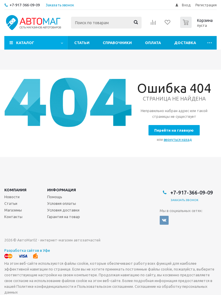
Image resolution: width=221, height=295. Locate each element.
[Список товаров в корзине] (197, 26)
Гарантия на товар (63, 217)
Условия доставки (63, 210)
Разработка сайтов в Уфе (27, 250)
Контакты (13, 217)
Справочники (117, 43)
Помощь (54, 197)
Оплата (153, 43)
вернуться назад (178, 139)
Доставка (185, 43)
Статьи (81, 43)
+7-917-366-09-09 (24, 5)
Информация (61, 190)
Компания (15, 190)
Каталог (25, 43)
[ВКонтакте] (164, 220)
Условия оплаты (61, 203)
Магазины (13, 210)
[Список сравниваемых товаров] (153, 24)
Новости (12, 197)
